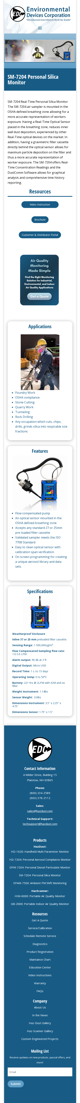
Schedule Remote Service (40, 936)
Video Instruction (40, 204)
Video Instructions (40, 975)
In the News (40, 1015)
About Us (40, 1007)
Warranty (40, 983)
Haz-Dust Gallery (40, 1023)
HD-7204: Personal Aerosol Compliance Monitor (40, 859)
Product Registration (40, 952)
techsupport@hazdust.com (40, 824)
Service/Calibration (40, 928)
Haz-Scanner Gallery (40, 1031)
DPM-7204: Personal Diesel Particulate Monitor (39, 867)
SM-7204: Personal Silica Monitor (40, 875)
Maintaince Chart (40, 959)
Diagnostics (40, 944)
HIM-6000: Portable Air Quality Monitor (40, 896)
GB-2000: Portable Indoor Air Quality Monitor (40, 904)
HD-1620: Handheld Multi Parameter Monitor (40, 851)
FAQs (39, 991)
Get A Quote (40, 920)
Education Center (40, 967)
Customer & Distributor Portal (40, 235)
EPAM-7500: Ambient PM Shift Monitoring (40, 883)
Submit (16, 1084)
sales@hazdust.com (40, 811)
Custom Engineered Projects (39, 1039)
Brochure (40, 219)
